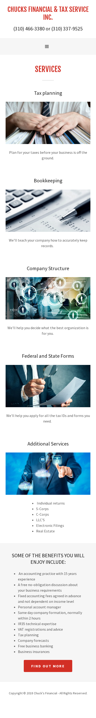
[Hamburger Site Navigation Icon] (49, 46)
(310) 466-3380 (29, 28)
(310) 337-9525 (67, 28)
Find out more (48, 666)
